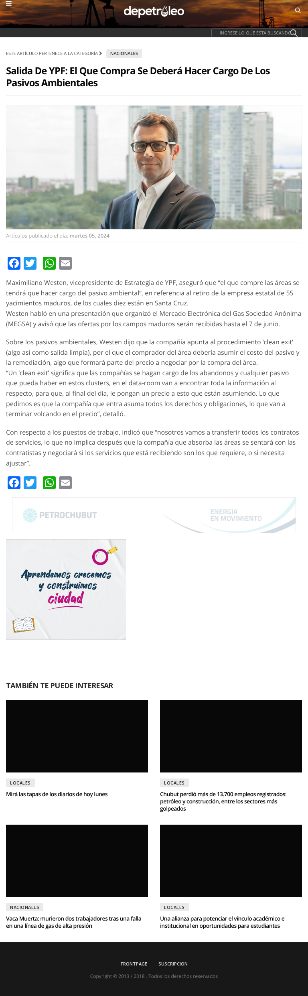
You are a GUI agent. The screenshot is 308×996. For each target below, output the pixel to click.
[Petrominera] (154, 515)
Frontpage (134, 964)
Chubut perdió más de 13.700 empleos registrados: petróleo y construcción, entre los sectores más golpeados (223, 802)
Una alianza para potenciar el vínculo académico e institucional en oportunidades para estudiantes (222, 922)
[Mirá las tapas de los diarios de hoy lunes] (77, 736)
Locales (20, 783)
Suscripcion (173, 964)
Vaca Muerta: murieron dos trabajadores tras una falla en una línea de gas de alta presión (73, 922)
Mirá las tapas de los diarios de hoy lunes (56, 794)
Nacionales (124, 54)
